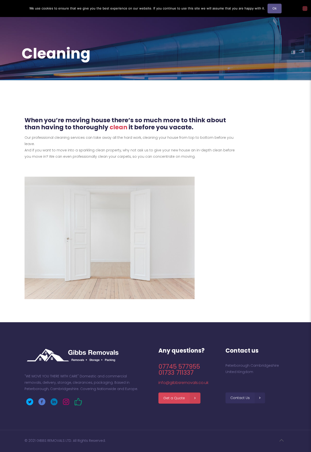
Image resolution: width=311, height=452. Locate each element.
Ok (274, 8)
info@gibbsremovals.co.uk (183, 382)
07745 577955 (179, 366)
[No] (304, 8)
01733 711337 (176, 372)
